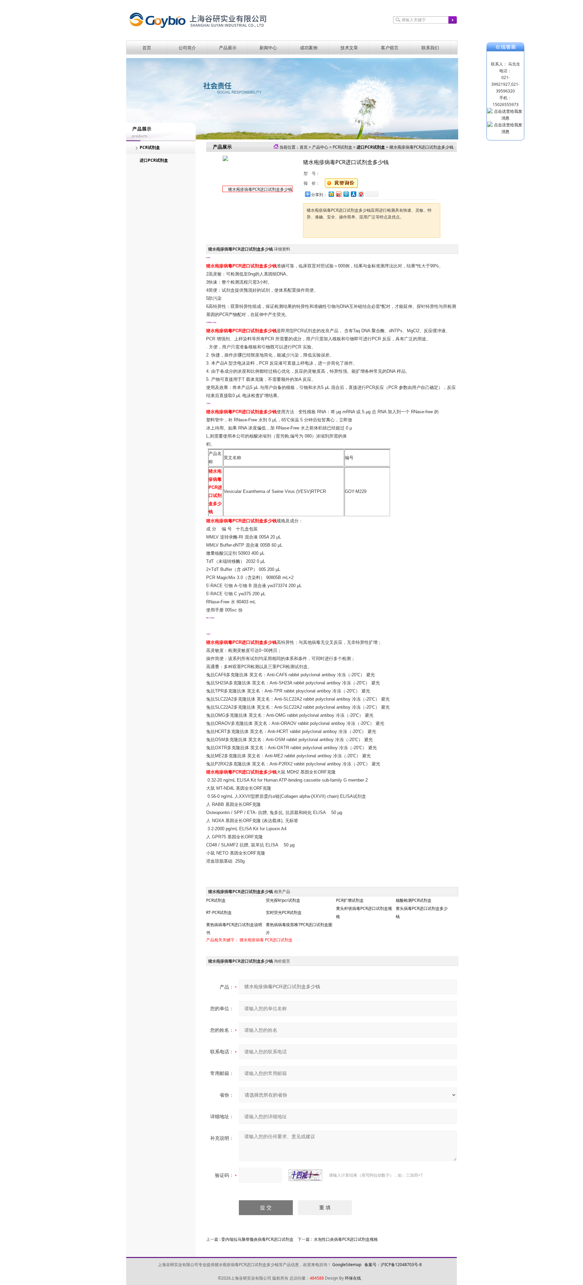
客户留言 (389, 48)
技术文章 (349, 48)
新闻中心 (268, 48)
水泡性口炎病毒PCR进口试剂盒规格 (346, 1239)
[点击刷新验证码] (305, 1175)
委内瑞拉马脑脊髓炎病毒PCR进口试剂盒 (257, 1239)
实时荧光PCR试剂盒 (284, 912)
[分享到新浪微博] (338, 194)
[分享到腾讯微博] (346, 194)
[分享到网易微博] (360, 194)
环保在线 (353, 1278)
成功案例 (308, 48)
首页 (146, 48)
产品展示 (228, 48)
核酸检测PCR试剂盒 (414, 900)
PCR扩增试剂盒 (350, 900)
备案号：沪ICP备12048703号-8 (393, 1264)
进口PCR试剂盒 (154, 160)
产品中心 (320, 147)
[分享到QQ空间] (331, 194)
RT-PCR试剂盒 (219, 912)
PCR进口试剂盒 (279, 940)
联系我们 (430, 48)
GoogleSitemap (346, 1264)
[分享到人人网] (353, 194)
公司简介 (187, 48)
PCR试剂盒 (150, 147)
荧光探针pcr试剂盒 (283, 900)
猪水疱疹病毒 (252, 940)
